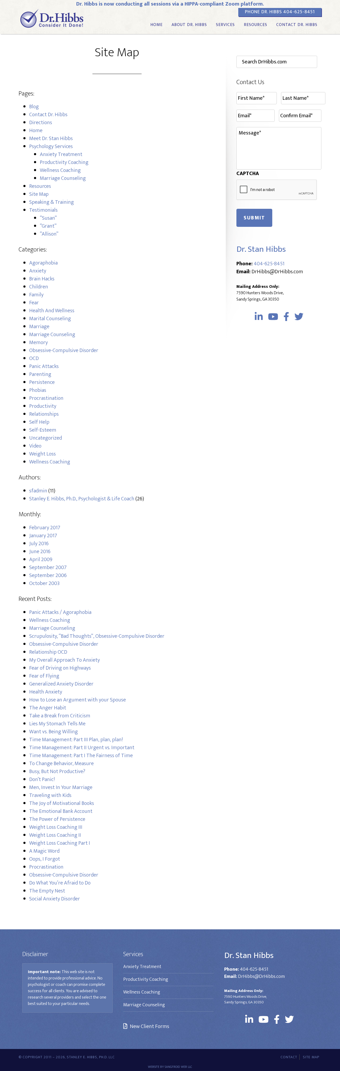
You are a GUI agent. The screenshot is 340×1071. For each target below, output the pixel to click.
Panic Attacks (44, 366)
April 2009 (40, 559)
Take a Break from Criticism (59, 715)
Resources (40, 186)
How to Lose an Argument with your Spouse (77, 699)
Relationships (44, 414)
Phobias (37, 390)
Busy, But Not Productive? (57, 771)
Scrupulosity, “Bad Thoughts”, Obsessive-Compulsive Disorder (96, 636)
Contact (288, 1057)
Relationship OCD (48, 652)
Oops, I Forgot (44, 859)
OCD (34, 358)
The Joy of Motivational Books (61, 803)
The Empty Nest (47, 890)
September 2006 (48, 575)
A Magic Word (44, 851)
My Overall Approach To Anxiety (64, 660)
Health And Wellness (51, 310)
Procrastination (46, 398)
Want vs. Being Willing (53, 731)
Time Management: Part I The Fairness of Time (81, 755)
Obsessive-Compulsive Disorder (63, 874)
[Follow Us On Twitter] (298, 317)
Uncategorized (45, 438)
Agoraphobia (43, 262)
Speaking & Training (51, 202)
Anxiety (37, 270)
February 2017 (44, 527)
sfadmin (38, 490)
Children (38, 286)
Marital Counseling (50, 318)
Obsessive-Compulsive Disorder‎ (63, 350)
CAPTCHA (247, 173)
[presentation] (276, 190)
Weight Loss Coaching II (55, 835)
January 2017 (43, 535)
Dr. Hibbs (51, 18)
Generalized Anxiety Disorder (61, 683)
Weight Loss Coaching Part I (59, 843)
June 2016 (39, 551)
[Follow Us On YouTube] (273, 317)
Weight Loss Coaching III (55, 827)
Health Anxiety (45, 691)
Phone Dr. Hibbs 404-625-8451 (280, 12)
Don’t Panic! (42, 779)
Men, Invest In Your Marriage (60, 787)
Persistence (42, 382)
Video (35, 445)
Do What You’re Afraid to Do (60, 882)
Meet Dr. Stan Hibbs (51, 138)
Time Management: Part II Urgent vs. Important (81, 747)
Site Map (39, 194)
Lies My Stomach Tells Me (57, 723)
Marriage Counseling (63, 178)
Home (35, 130)
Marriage (39, 326)
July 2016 (39, 543)
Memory (38, 342)
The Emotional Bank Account (60, 811)
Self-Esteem (42, 430)
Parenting (40, 374)
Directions (40, 122)
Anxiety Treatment (61, 154)
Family (36, 294)
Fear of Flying (44, 675)
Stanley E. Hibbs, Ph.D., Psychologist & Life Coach (81, 498)
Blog (34, 106)
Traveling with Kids (50, 795)
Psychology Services (51, 146)
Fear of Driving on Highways (60, 668)
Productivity (42, 406)
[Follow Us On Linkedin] (259, 317)
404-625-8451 (269, 263)
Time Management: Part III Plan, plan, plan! (76, 739)
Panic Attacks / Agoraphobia (60, 612)
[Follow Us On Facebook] (286, 317)
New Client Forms (149, 1026)
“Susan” (48, 218)
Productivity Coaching (64, 162)
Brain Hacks (41, 278)
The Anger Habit (47, 707)
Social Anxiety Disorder (54, 898)
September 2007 (48, 567)
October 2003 (44, 583)
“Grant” (48, 226)
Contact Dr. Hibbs (48, 114)
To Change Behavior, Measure (61, 763)
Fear (34, 302)
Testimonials (43, 210)
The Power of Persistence (57, 819)
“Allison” (49, 234)
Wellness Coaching (60, 170)
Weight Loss (42, 453)
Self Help (39, 422)
